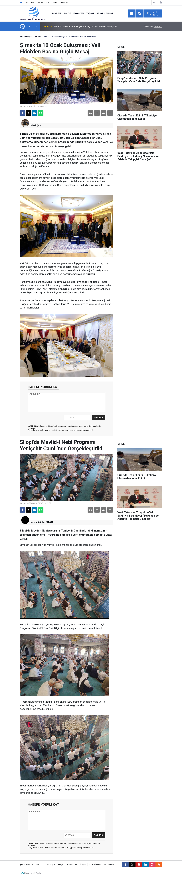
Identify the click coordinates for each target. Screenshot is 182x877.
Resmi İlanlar (104, 13)
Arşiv (54, 3)
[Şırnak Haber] (33, 13)
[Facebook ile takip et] (125, 864)
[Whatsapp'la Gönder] (40, 113)
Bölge (67, 13)
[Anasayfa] (21, 3)
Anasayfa (27, 37)
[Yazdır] (90, 113)
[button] (97, 113)
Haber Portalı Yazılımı (33, 873)
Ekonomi (78, 13)
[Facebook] (22, 113)
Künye (60, 865)
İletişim (83, 865)
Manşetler (30, 3)
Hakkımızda (72, 865)
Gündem (56, 13)
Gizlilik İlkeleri (95, 865)
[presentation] (29, 26)
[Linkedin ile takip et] (145, 864)
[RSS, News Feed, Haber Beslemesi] (158, 864)
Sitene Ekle (64, 3)
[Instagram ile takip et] (152, 864)
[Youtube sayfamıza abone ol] (139, 864)
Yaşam (90, 13)
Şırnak (38, 37)
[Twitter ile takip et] (132, 864)
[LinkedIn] (34, 113)
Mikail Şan (36, 125)
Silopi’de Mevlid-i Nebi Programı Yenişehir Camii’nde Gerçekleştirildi (85, 26)
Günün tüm (153, 26)
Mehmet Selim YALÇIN (42, 522)
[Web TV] (154, 2)
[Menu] (131, 13)
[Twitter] (28, 113)
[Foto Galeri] (160, 2)
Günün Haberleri (43, 3)
